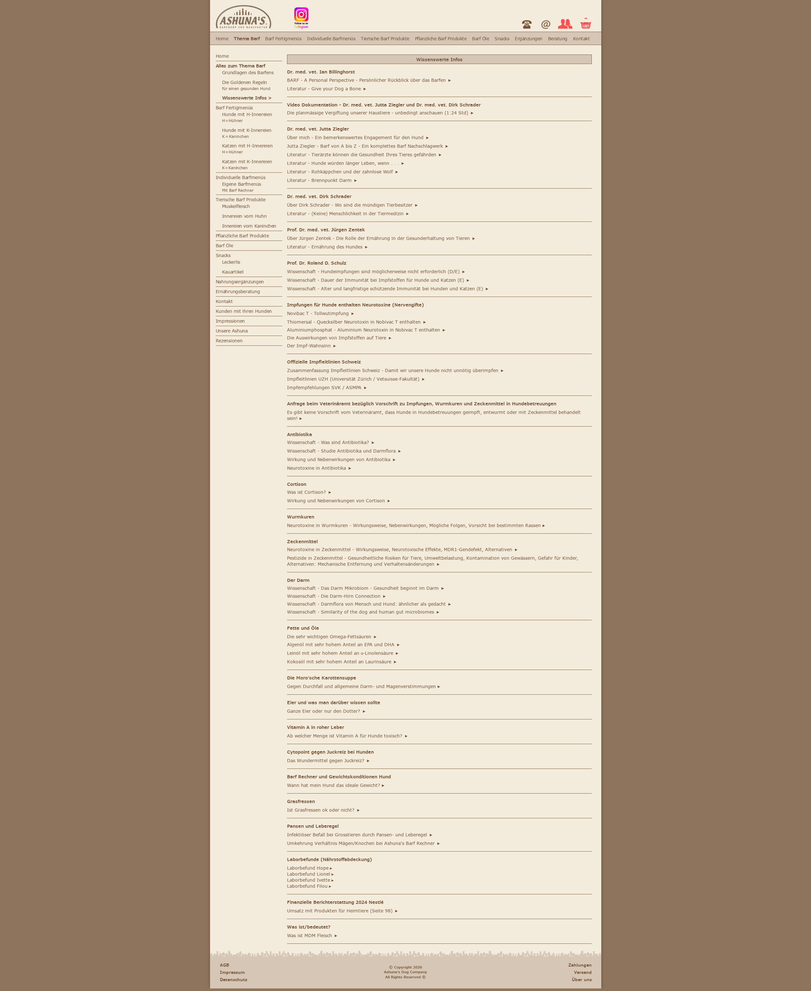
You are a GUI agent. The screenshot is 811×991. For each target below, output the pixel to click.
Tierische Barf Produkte (385, 39)
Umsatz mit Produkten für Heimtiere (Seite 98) (343, 911)
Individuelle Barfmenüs (331, 39)
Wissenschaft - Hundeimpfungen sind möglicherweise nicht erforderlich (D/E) (376, 272)
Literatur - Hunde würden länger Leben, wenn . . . (346, 163)
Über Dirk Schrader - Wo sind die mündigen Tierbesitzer (352, 205)
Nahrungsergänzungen (240, 282)
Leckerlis (231, 262)
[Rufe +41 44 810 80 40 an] (527, 30)
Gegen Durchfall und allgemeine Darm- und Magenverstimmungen (364, 687)
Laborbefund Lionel (311, 874)
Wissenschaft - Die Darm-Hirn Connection (336, 596)
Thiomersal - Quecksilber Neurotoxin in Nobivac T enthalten (357, 322)
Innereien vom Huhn (244, 216)
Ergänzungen (528, 39)
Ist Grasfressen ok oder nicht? (324, 810)
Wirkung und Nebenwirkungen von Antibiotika (341, 460)
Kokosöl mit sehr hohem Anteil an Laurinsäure (342, 662)
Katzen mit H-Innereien (247, 149)
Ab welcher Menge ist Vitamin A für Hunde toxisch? (347, 736)
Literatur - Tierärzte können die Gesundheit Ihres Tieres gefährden (364, 155)
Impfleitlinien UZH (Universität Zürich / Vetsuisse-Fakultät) (356, 379)
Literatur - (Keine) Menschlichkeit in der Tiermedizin (348, 214)
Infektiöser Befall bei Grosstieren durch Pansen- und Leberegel (360, 835)
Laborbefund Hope (310, 868)
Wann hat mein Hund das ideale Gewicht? (336, 785)
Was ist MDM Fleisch (312, 936)
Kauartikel (233, 272)
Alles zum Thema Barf (240, 66)
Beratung (557, 39)
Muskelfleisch (236, 206)
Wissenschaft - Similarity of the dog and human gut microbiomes (363, 612)
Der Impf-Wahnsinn (312, 346)
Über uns (582, 979)
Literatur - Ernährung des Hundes (327, 247)
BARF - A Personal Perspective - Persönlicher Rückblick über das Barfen (369, 80)
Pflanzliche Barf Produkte (440, 39)
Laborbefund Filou (309, 886)
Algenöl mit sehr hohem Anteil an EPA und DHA (343, 645)
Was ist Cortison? (309, 492)
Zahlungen (580, 965)
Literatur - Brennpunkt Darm (322, 180)
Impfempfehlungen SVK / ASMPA (327, 388)
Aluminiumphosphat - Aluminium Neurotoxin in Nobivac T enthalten (366, 330)
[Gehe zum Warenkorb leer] (585, 26)
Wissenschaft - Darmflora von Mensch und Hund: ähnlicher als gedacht (369, 604)
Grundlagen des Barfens (248, 73)
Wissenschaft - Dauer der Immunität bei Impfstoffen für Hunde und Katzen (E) (378, 280)
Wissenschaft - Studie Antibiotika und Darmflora (344, 451)
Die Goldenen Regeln (244, 83)
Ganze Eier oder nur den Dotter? (326, 711)
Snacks (502, 39)
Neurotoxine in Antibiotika (319, 468)
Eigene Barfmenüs (241, 184)
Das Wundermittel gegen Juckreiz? (328, 761)
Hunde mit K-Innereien (246, 130)
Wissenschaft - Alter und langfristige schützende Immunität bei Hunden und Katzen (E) (388, 289)
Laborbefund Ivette (311, 880)
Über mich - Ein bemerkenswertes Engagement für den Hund (358, 138)
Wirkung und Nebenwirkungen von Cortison (339, 501)
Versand (583, 972)
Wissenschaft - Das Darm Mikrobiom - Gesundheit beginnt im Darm (366, 588)
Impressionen (230, 321)
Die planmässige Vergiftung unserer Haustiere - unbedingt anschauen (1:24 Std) (380, 113)
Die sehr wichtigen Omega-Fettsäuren (332, 637)
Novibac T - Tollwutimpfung (321, 314)
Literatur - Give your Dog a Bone (327, 89)
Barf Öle (480, 39)
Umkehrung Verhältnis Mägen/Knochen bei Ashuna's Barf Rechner (364, 843)
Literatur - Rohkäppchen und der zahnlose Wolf (343, 172)
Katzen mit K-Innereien (247, 165)
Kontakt (581, 39)
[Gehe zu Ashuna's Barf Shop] (243, 26)
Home (222, 39)
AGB (224, 965)
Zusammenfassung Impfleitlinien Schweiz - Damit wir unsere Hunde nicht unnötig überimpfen (395, 371)
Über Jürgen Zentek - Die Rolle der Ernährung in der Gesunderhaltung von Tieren (381, 238)
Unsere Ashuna (232, 331)
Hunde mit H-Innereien (247, 117)
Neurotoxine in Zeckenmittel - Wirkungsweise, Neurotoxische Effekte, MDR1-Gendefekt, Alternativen (402, 550)
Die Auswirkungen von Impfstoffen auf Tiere (339, 338)
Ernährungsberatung (238, 292)
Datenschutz (233, 979)
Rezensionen (229, 341)
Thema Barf (246, 39)
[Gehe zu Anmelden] (565, 29)
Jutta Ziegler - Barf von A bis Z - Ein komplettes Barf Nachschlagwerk (368, 146)
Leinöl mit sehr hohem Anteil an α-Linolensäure (343, 653)
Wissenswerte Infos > (247, 98)
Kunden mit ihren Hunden (244, 311)
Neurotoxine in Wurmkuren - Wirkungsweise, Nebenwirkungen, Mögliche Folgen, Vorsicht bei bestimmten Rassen (416, 526)
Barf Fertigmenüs (283, 39)
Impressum (232, 972)
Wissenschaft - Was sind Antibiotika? (331, 443)
